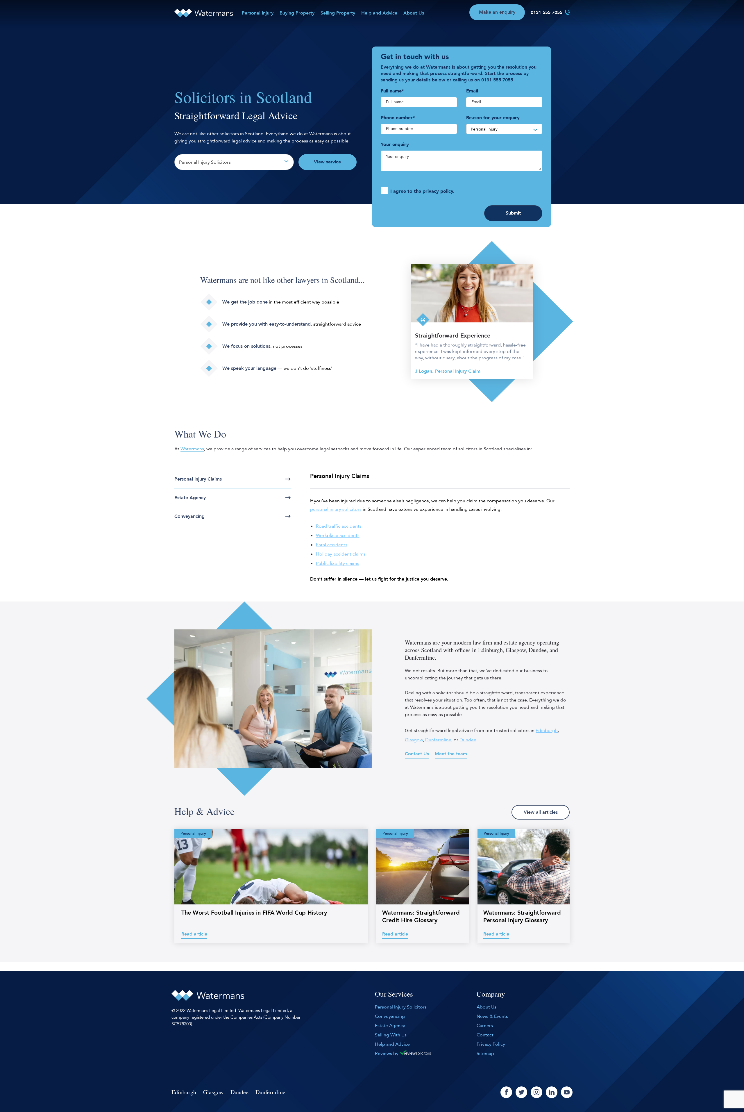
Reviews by (387, 1053)
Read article (194, 934)
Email (472, 91)
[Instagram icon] (536, 1092)
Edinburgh (547, 730)
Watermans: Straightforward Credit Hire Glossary (421, 916)
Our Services (394, 994)
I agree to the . (422, 191)
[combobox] (234, 162)
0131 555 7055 (546, 12)
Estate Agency (190, 498)
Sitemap (485, 1053)
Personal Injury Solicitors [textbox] (205, 162)
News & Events (492, 1016)
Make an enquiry (497, 12)
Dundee (467, 740)
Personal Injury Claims (198, 479)
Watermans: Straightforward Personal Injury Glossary (522, 916)
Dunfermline (438, 740)
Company (491, 994)
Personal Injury (257, 13)
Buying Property (297, 13)
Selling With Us (391, 1035)
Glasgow (414, 740)
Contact (485, 1035)
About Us (413, 13)
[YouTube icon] (567, 1092)
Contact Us (417, 754)
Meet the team (451, 754)
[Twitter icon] (521, 1092)
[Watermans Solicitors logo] (203, 13)
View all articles (541, 812)
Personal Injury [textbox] (484, 129)
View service (327, 162)
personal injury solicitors (336, 509)
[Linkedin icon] (551, 1092)
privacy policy (438, 191)
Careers (485, 1025)
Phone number (398, 118)
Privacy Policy (491, 1044)
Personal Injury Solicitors (401, 1007)
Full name (392, 91)
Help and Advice (379, 13)
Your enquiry (395, 144)
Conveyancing (189, 516)
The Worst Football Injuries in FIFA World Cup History (254, 913)
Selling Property (338, 13)
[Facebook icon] (506, 1092)
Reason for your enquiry (493, 118)
